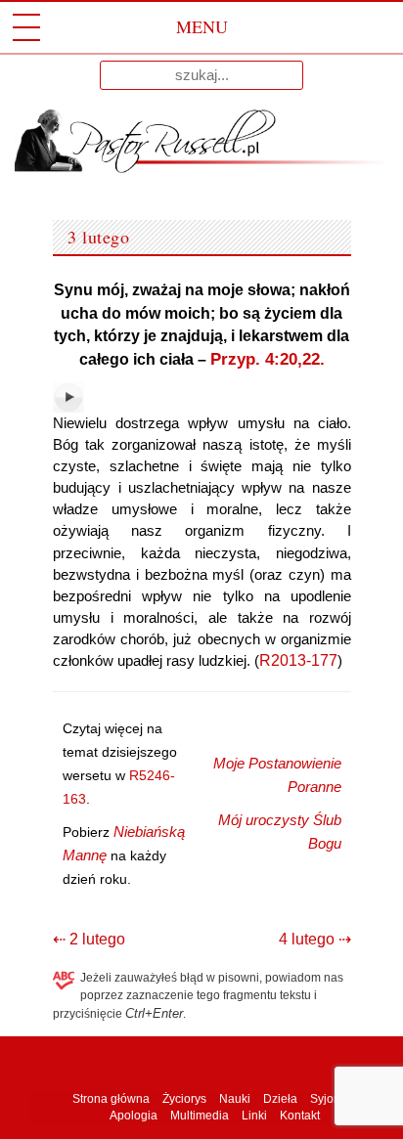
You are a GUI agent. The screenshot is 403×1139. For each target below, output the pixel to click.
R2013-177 (298, 660)
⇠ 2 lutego (89, 938)
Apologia (133, 1115)
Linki (254, 1115)
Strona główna (109, 1099)
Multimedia (199, 1115)
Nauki (234, 1099)
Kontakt (300, 1115)
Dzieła (280, 1099)
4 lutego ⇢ (315, 938)
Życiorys (184, 1099)
